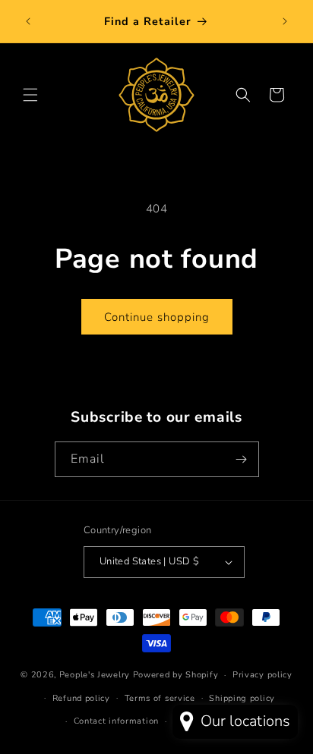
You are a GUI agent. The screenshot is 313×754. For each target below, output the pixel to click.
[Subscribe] (241, 459)
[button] (30, 95)
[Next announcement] (285, 21)
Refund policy (81, 698)
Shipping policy (242, 698)
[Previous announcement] (28, 21)
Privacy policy (262, 674)
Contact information (116, 721)
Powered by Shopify (176, 674)
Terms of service (160, 698)
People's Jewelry (94, 674)
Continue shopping (157, 317)
